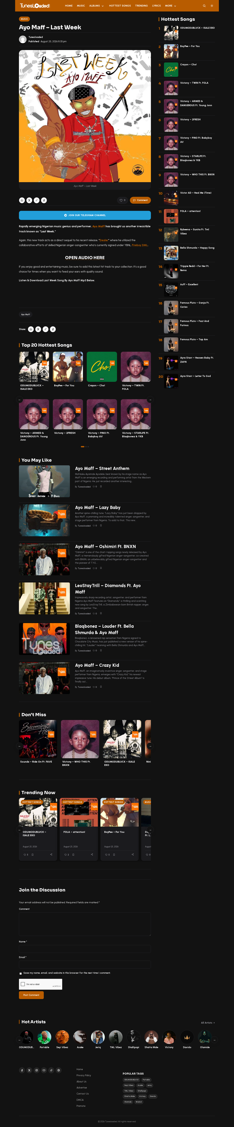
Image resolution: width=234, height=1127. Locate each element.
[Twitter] (29, 1070)
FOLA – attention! (74, 831)
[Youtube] (44, 1070)
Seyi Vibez (128, 1085)
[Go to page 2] (86, 446)
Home (69, 5)
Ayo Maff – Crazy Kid (97, 665)
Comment (142, 200)
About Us (81, 1081)
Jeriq (149, 1085)
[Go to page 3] (88, 446)
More (168, 5)
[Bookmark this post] (101, 486)
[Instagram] (37, 1070)
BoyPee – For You (64, 385)
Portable (146, 1080)
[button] (37, 200)
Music (81, 5)
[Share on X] (29, 200)
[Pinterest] (59, 1070)
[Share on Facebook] (44, 200)
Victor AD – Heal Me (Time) (195, 192)
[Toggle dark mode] (212, 6)
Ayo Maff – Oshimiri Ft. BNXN (105, 546)
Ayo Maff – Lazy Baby (98, 507)
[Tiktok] (51, 1070)
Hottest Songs (120, 5)
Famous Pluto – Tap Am (194, 339)
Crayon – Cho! (96, 385)
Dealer (104, 240)
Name (23, 941)
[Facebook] (22, 1070)
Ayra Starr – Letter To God (195, 376)
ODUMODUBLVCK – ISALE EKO (34, 833)
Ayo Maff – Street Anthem (102, 468)
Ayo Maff (98, 226)
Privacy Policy (84, 1075)
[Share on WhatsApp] (22, 200)
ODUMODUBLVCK (131, 1080)
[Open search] (204, 6)
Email (22, 957)
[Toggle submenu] (102, 5)
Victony (142, 1096)
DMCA (80, 1099)
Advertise (82, 1087)
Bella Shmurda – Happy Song (197, 247)
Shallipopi (142, 1091)
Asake (140, 1085)
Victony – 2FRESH (64, 432)
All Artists (206, 1022)
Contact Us (83, 1093)
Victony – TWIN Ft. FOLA (194, 82)
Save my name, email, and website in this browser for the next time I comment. (67, 972)
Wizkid (139, 1102)
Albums (94, 5)
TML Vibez (128, 1091)
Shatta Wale (129, 1096)
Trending (141, 5)
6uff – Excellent (189, 284)
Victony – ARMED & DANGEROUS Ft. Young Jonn (34, 436)
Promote (81, 1106)
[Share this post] (51, 854)
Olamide (127, 1102)
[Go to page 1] (82, 446)
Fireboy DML (140, 245)
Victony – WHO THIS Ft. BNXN (197, 174)
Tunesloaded (35, 37)
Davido (153, 1096)
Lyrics (156, 5)
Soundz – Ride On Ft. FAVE (36, 761)
